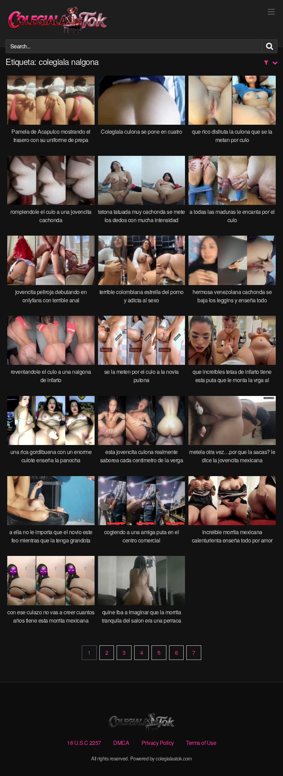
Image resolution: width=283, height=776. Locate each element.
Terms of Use (201, 743)
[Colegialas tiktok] (57, 20)
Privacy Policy (158, 743)
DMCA (121, 743)
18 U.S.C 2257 (84, 743)
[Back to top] (264, 754)
